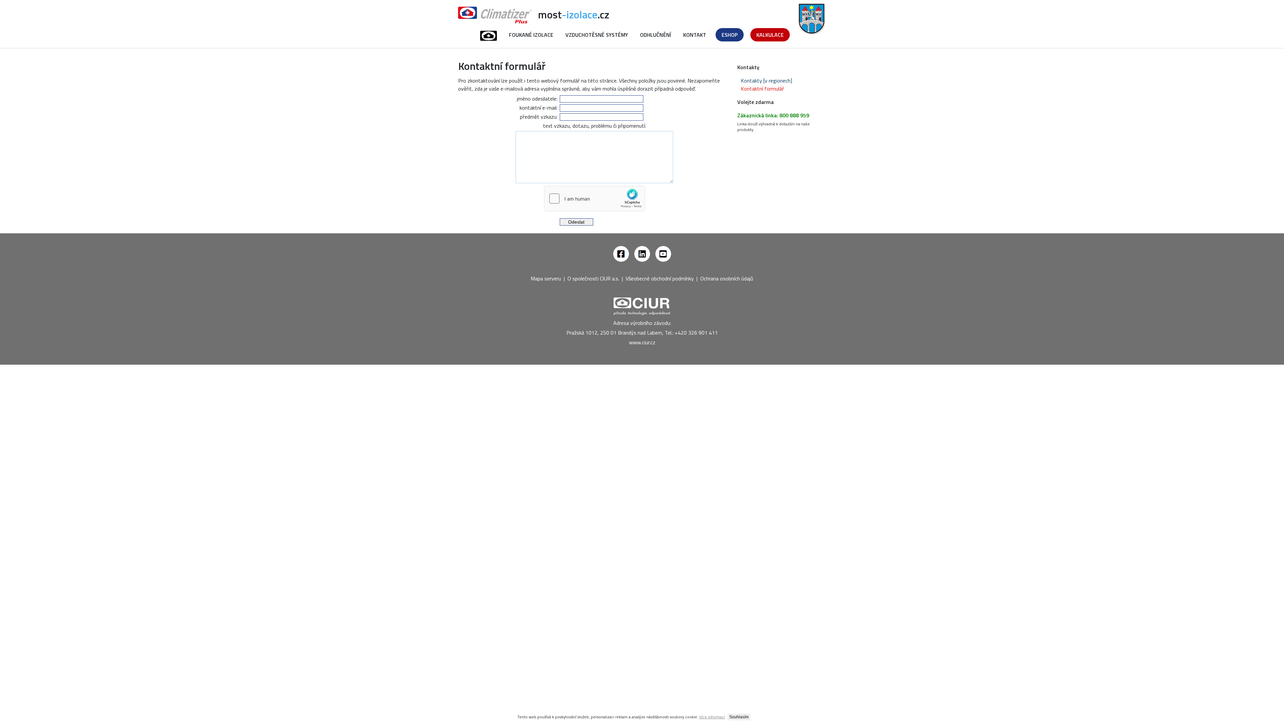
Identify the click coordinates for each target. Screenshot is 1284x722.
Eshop (730, 35)
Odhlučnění (655, 35)
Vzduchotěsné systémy (596, 35)
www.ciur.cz (642, 342)
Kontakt (694, 35)
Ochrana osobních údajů (726, 278)
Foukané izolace (531, 35)
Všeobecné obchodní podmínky (660, 278)
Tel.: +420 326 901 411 (691, 333)
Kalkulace (770, 35)
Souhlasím (739, 717)
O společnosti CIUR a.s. (593, 278)
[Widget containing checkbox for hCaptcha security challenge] (594, 198)
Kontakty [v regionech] (766, 81)
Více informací (712, 717)
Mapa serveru (546, 278)
